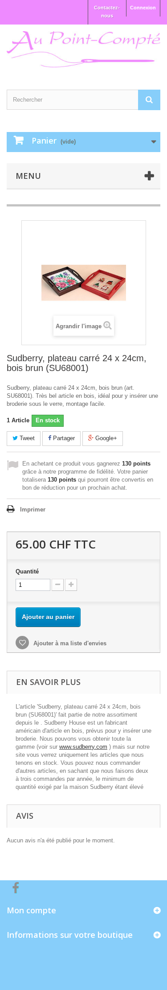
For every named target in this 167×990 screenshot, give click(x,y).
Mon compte (31, 910)
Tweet (26, 438)
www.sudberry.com (83, 746)
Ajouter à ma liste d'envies (69, 643)
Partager (63, 438)
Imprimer (32, 509)
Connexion (143, 7)
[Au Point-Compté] (83, 49)
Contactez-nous (107, 11)
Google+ (105, 438)
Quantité (27, 571)
